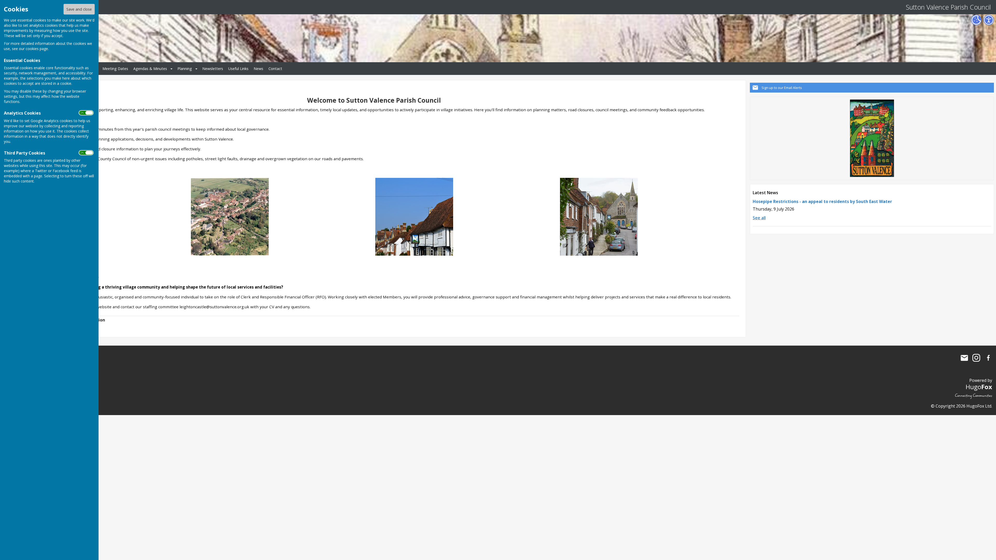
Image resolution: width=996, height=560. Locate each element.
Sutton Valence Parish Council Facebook (988, 358)
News (258, 68)
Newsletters (212, 68)
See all (759, 218)
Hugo (979, 386)
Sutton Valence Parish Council (948, 7)
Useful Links (238, 68)
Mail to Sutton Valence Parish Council (964, 358)
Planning (184, 68)
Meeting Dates (115, 68)
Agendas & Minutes (150, 68)
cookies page (37, 48)
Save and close (79, 9)
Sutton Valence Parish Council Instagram (976, 358)
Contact (275, 68)
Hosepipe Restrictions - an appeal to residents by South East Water (822, 201)
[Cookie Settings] (976, 20)
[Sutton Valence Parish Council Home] (230, 216)
